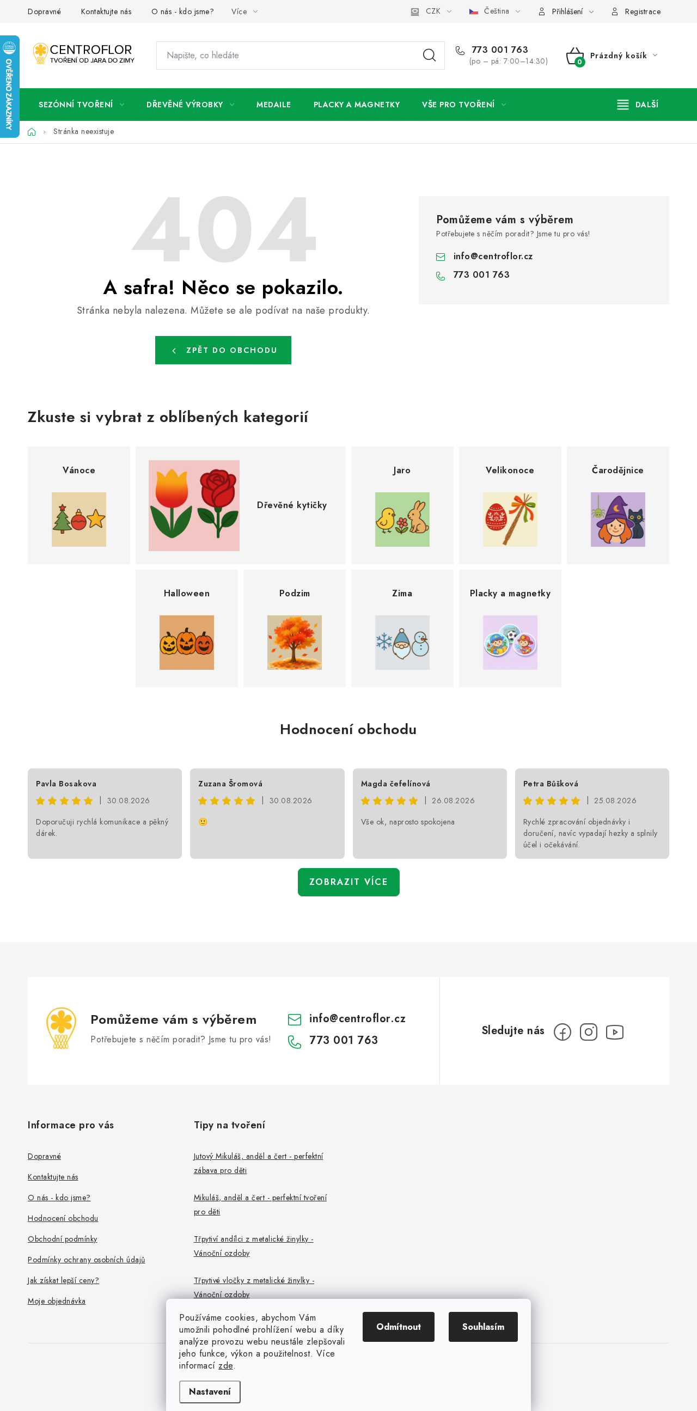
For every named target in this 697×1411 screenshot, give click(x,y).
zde (225, 1365)
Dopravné (44, 11)
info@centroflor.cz (493, 256)
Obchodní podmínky (62, 1238)
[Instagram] (588, 1032)
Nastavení (210, 1391)
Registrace (643, 11)
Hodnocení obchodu (348, 729)
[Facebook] (562, 1032)
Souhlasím (483, 1327)
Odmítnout (398, 1327)
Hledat (429, 55)
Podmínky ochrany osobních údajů (86, 1259)
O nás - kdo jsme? (183, 11)
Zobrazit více (348, 882)
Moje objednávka (57, 1301)
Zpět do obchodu (232, 350)
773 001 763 (498, 50)
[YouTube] (614, 1032)
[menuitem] (81, 104)
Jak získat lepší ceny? (63, 1280)
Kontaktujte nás (106, 11)
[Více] (638, 104)
